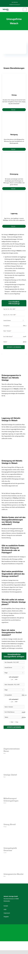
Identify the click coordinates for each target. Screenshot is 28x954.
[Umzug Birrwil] (14, 816)
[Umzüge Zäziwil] (14, 766)
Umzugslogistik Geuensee (10, 849)
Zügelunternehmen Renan (12, 749)
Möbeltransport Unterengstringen (11, 799)
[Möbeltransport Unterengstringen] (14, 790)
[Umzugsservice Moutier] (14, 866)
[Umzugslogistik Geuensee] (14, 840)
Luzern (5, 852)
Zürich (5, 803)
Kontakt (6, 906)
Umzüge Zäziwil (10, 774)
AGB (5, 909)
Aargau (5, 826)
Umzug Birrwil (10, 824)
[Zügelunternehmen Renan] (14, 740)
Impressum (7, 913)
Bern (5, 753)
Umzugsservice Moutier (14, 874)
